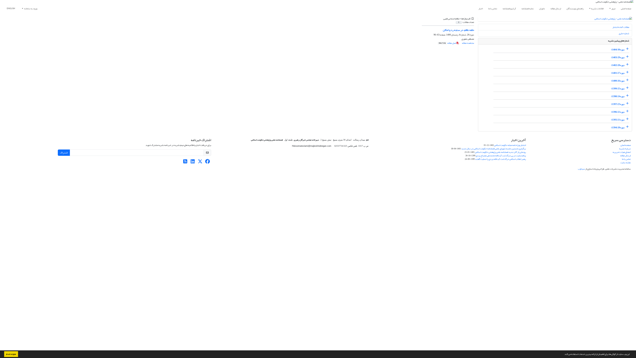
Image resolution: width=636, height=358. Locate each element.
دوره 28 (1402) (618, 65)
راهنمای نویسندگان (574, 8)
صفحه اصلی (626, 8)
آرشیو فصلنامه (509, 8)
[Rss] (185, 162)
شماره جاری (624, 33)
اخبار (480, 8)
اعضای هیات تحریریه (622, 152)
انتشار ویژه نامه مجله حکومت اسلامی (510, 145)
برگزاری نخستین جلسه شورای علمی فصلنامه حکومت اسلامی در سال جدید (493, 148)
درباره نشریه (625, 148)
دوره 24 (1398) (618, 96)
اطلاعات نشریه (597, 8)
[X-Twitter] (200, 162)
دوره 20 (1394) (618, 127)
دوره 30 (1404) (618, 49)
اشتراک (64, 152)
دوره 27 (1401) (618, 73)
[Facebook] (207, 162)
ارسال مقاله (556, 8)
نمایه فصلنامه (528, 8)
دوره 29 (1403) (618, 57)
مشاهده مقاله (468, 43)
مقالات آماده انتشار (620, 27)
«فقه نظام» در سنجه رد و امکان (458, 30)
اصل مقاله (447, 43)
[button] (563, 354)
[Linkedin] (192, 162)
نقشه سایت (625, 162)
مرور (613, 8)
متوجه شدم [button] (11, 354)
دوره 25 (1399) (618, 88)
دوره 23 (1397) (618, 104)
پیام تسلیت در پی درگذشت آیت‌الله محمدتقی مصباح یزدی (501, 155)
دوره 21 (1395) (618, 120)
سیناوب (581, 169)
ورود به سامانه (30, 8)
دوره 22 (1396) (618, 112)
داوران (542, 8)
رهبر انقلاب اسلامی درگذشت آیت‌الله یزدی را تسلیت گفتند (500, 159)
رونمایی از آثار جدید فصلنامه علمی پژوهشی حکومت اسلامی (500, 152)
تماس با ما (492, 8)
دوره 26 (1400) (618, 81)
